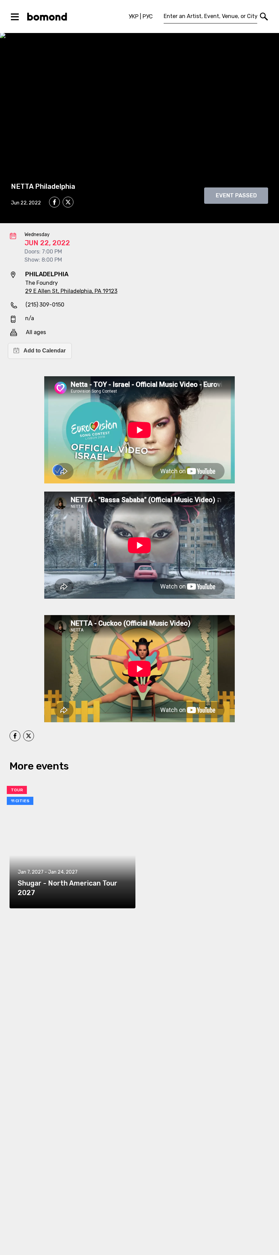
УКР (133, 16)
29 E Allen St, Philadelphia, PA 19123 (71, 291)
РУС (148, 16)
